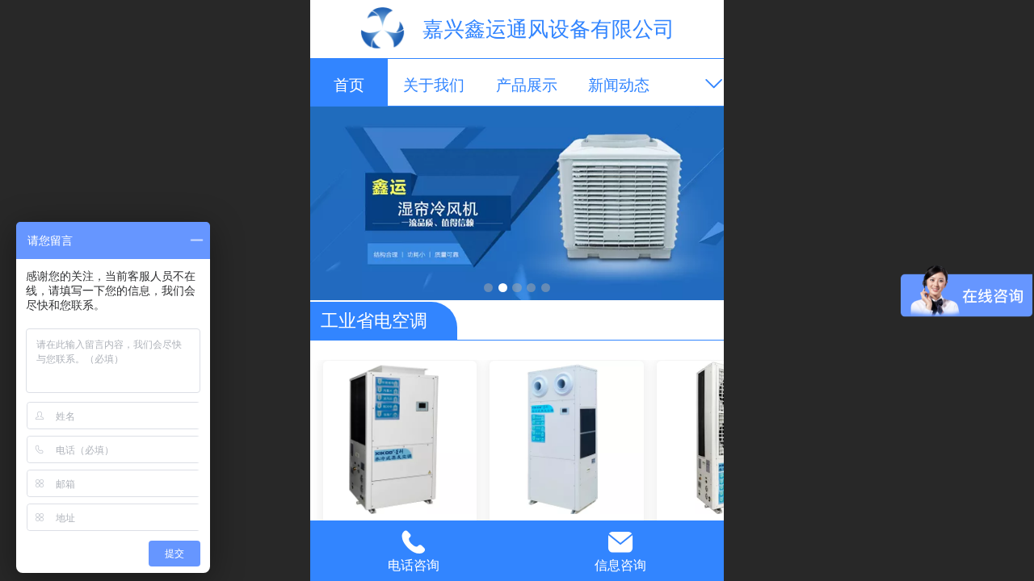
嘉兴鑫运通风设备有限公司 (548, 29)
